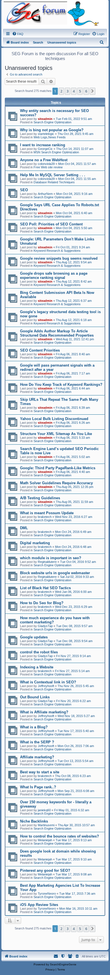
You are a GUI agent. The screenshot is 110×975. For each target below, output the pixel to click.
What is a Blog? (34, 727)
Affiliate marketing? (37, 757)
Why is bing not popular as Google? (51, 130)
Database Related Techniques (54, 182)
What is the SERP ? (37, 742)
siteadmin (45, 118)
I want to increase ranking (42, 145)
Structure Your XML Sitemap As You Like (56, 434)
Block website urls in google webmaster (55, 573)
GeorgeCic (45, 148)
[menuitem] (17, 34)
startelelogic (46, 133)
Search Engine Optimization (52, 122)
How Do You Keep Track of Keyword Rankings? (61, 384)
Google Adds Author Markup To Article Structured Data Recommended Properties (57, 333)
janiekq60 (44, 810)
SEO (24, 190)
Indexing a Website (36, 667)
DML (24, 528)
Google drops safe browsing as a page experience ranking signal (53, 275)
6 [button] (86, 91)
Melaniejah (45, 840)
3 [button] (68, 91)
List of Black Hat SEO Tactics (45, 588)
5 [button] (80, 91)
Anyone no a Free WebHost (43, 160)
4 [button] (74, 91)
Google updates (34, 637)
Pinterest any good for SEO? (45, 870)
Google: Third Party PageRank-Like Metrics (57, 468)
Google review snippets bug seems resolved (59, 258)
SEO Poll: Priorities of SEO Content (51, 224)
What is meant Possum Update (47, 513)
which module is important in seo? (50, 558)
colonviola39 (46, 163)
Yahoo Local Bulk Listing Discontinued (54, 419)
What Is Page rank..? (38, 787)
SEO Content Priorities (40, 350)
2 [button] (61, 91)
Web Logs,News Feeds (50, 137)
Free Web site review (48, 167)
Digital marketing (35, 543)
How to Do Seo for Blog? (41, 603)
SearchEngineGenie (63, 964)
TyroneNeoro (47, 893)
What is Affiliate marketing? (44, 712)
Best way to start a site (39, 772)
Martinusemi (46, 825)
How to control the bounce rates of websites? (59, 836)
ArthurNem (45, 193)
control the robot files (39, 652)
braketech (45, 516)
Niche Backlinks (34, 821)
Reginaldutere (47, 561)
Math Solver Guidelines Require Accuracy (56, 483)
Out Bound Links (35, 697)
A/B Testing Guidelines (40, 498)
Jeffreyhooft (46, 686)
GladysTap (45, 626)
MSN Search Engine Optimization (56, 152)
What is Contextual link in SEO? (48, 682)
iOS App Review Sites (39, 905)
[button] (92, 91)
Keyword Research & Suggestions (57, 250)
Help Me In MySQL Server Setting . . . (52, 175)
